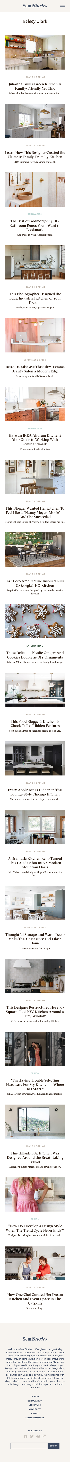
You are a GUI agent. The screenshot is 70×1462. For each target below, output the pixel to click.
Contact (35, 1409)
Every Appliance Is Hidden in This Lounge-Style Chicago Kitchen (35, 792)
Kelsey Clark (35, 21)
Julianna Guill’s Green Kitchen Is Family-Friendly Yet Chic (35, 86)
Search (53, 1445)
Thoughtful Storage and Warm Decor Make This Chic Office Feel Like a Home (35, 938)
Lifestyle (35, 1405)
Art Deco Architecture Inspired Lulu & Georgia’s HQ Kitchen (35, 583)
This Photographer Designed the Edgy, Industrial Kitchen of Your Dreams (35, 298)
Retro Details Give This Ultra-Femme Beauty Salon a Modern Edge (35, 369)
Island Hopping (35, 77)
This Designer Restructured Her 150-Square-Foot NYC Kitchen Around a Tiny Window (35, 1011)
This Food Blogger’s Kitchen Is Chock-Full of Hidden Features (35, 723)
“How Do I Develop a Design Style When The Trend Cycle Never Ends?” (35, 1228)
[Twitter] (32, 1436)
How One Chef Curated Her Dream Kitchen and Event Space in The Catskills (35, 1298)
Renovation (35, 214)
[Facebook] (25, 1436)
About (35, 1413)
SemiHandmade (34, 1418)
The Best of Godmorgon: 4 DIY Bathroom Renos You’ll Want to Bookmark (35, 225)
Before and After (35, 360)
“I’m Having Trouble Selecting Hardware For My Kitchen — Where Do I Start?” (35, 1084)
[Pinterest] (38, 1436)
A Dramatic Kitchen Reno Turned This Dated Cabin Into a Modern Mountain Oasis (35, 862)
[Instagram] (44, 1436)
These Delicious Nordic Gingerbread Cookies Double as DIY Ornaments (35, 655)
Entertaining (35, 646)
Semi (35, 5)
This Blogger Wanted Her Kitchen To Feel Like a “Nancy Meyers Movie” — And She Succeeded (35, 512)
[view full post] (35, 52)
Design (35, 1073)
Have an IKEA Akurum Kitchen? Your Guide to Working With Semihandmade (35, 439)
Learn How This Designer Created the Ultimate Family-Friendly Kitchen (35, 154)
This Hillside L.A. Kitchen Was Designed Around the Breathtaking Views (35, 1157)
